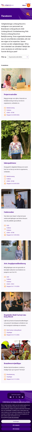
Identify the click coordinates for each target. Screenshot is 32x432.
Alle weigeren (16, 425)
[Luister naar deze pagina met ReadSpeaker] (28, 1)
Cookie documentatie (13, 417)
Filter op (3, 57)
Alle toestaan (16, 429)
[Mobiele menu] (28, 5)
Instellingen (16, 421)
